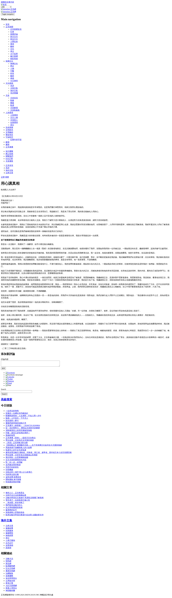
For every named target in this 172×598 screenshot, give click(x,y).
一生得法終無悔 (12, 411)
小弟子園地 (10, 540)
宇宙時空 (9, 137)
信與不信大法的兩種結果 (16, 495)
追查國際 (9, 576)
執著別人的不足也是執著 (16, 450)
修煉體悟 (9, 533)
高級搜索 (6, 399)
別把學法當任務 (12, 475)
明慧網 (8, 561)
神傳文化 (9, 61)
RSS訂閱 (9, 159)
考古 (12, 51)
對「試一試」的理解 (14, 462)
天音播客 (9, 161)
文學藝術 (9, 132)
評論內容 (4, 359)
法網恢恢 (9, 573)
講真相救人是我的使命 (15, 512)
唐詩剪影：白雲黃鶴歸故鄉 (17, 457)
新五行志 (14, 39)
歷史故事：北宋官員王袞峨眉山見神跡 (21, 455)
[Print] (8, 385)
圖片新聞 (14, 56)
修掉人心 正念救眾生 (15, 493)
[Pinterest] (10, 381)
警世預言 (9, 135)
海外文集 (14, 91)
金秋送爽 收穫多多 (13, 477)
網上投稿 (9, 154)
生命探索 (9, 127)
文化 (12, 49)
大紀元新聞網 (11, 586)
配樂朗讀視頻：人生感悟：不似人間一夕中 (23, 416)
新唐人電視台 (11, 588)
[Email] (9, 383)
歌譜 (12, 105)
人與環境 (9, 113)
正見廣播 (9, 147)
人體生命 (14, 42)
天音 (7, 95)
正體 (3, 177)
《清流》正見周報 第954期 (17, 443)
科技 (12, 73)
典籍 (12, 78)
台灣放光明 (10, 581)
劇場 (7, 142)
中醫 (12, 71)
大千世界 (14, 54)
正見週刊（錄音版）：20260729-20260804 (23, 425)
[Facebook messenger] (14, 375)
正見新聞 (9, 27)
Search (3, 389)
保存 (3, 368)
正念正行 (9, 543)
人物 (12, 68)
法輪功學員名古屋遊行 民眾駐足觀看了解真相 (25, 498)
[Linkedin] (10, 377)
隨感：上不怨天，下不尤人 (17, 418)
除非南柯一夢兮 (12, 421)
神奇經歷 (9, 535)
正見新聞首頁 (16, 29)
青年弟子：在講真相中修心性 (18, 500)
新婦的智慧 (10, 435)
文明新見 (9, 130)
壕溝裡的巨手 (11, 510)
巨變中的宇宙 (16, 140)
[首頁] (4, 4)
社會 (12, 32)
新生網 (8, 563)
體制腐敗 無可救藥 (13, 479)
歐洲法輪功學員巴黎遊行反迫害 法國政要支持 (25, 515)
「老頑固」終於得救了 (15, 503)
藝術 (12, 46)
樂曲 (12, 103)
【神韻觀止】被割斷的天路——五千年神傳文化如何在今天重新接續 (34, 445)
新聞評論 (14, 34)
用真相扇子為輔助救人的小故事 (19, 448)
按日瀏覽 (9, 151)
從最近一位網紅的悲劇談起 (17, 413)
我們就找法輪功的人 (14, 505)
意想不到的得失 (12, 467)
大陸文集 (14, 88)
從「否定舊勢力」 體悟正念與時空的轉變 (23, 428)
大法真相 (9, 83)
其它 (12, 125)
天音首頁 (14, 98)
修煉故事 (9, 528)
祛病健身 (9, 531)
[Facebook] (10, 373)
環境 (12, 44)
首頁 (7, 24)
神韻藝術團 (10, 590)
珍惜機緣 (9, 470)
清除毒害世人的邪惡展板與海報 (19, 430)
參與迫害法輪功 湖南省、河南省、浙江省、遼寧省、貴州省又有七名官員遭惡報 (39, 452)
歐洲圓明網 (10, 566)
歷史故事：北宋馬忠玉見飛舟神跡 (20, 440)
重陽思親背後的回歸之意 (16, 423)
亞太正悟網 (10, 568)
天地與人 (14, 120)
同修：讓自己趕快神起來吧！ (18, 433)
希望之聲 (9, 583)
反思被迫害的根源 (13, 465)
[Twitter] (9, 379)
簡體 (7, 177)
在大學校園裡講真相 (14, 507)
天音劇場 (14, 108)
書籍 (7, 145)
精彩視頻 (14, 59)
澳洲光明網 (10, 571)
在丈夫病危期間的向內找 (16, 460)
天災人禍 (14, 118)
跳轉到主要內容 (7, 2)
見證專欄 (14, 93)
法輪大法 (9, 559)
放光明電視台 (11, 578)
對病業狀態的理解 (13, 482)
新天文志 (14, 37)
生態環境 (14, 122)
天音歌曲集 (15, 110)
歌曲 (12, 100)
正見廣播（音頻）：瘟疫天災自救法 (21, 438)
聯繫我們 (9, 156)
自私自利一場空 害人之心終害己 (19, 472)
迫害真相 (9, 545)
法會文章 (9, 173)
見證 (12, 86)
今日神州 (14, 81)
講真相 (8, 548)
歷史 (12, 66)
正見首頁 (9, 165)
